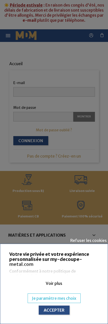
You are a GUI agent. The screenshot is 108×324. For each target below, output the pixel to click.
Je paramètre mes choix (54, 298)
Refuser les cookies (88, 240)
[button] (53, 283)
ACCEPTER (54, 310)
